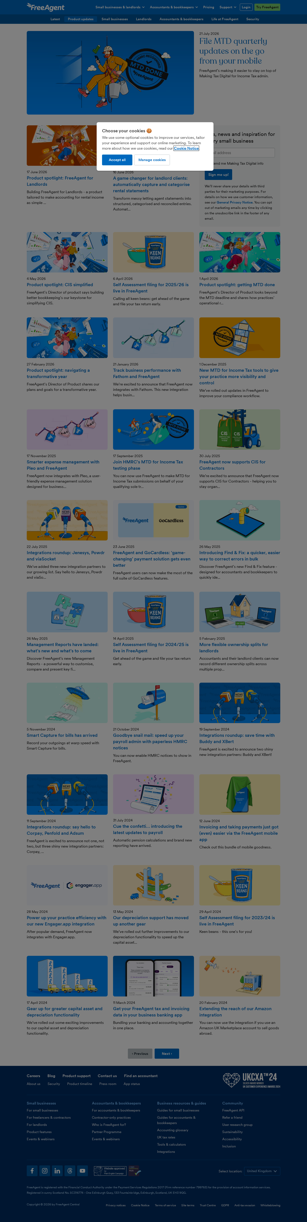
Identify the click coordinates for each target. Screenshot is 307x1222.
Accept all (117, 160)
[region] (155, 146)
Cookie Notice (186, 148)
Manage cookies (152, 160)
